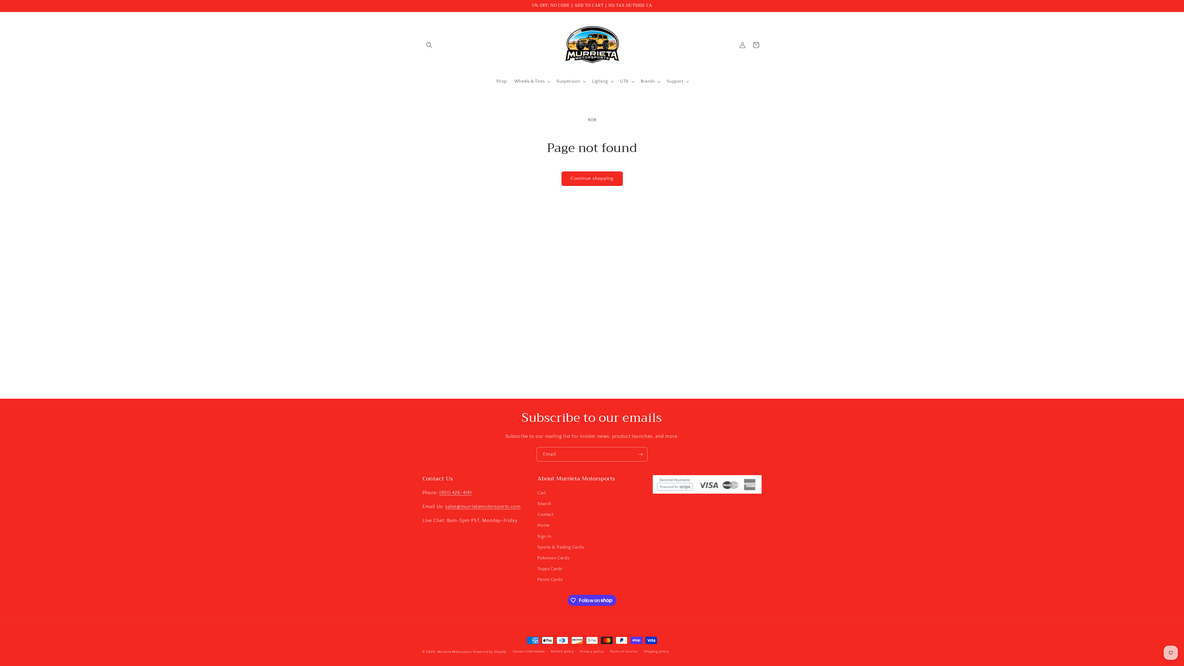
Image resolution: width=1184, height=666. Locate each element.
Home (543, 525)
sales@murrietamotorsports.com (482, 506)
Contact (545, 514)
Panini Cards (549, 579)
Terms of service (624, 651)
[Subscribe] (640, 454)
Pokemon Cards (553, 558)
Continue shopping (592, 178)
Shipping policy (656, 651)
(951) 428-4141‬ (455, 492)
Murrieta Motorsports (454, 652)
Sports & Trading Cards (560, 547)
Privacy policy (592, 651)
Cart (541, 493)
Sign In (544, 536)
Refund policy (562, 651)
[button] (429, 45)
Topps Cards (549, 568)
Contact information (529, 651)
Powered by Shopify (490, 652)
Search (544, 503)
